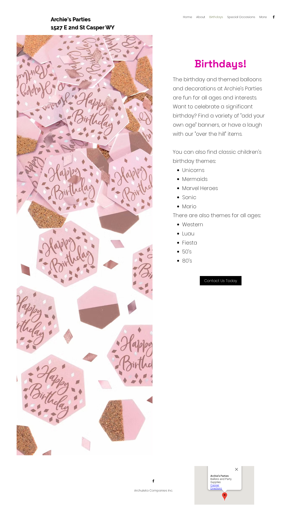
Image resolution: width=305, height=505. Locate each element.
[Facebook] (274, 17)
